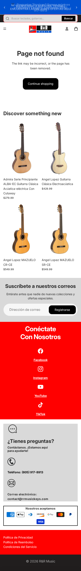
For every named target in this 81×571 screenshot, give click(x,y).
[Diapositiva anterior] (4, 7)
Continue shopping (40, 83)
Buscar (68, 18)
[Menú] (5, 29)
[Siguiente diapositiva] (76, 7)
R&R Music (47, 561)
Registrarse (62, 309)
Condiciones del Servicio (20, 547)
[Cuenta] (66, 28)
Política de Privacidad (18, 537)
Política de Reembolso (18, 542)
